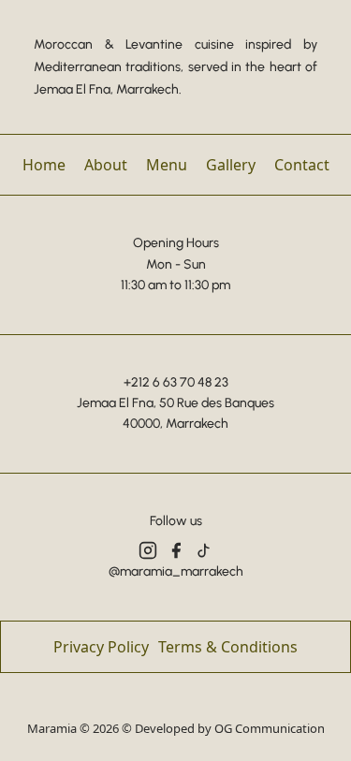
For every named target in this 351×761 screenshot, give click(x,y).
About (105, 164)
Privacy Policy (101, 647)
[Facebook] (176, 550)
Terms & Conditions (228, 647)
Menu (166, 164)
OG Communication (269, 728)
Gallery (231, 164)
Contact (301, 164)
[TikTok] (204, 550)
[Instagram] (148, 550)
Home (44, 164)
